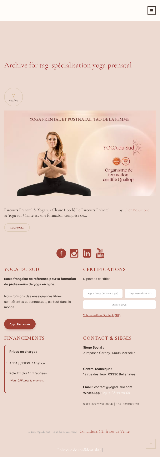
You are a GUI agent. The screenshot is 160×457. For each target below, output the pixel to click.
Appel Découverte (19, 324)
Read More (17, 227)
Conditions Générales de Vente (105, 431)
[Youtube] (100, 253)
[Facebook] (61, 253)
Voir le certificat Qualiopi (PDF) (101, 315)
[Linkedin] (87, 253)
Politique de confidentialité (79, 449)
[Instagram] (74, 253)
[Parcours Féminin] (80, 153)
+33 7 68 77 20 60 (116, 392)
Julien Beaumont (136, 209)
